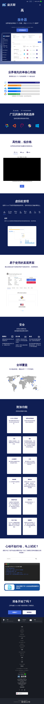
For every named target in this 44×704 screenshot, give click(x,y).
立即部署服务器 (22, 30)
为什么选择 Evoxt (22, 642)
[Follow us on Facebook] (19, 690)
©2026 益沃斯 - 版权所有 (22, 700)
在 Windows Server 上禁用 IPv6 (14, 572)
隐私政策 (22, 647)
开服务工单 (22, 653)
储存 (29, 152)
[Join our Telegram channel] (24, 690)
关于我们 (22, 640)
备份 (30, 212)
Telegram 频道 (22, 664)
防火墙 (16, 212)
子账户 (26, 212)
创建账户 (14, 612)
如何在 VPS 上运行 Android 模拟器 (14, 569)
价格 (22, 659)
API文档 (22, 629)
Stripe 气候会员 (21, 674)
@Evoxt (23, 621)
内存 (23, 152)
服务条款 (22, 644)
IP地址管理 (10, 212)
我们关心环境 (37, 1)
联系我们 (29, 612)
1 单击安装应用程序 (27, 110)
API (39, 212)
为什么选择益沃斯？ (10, 568)
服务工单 (22, 655)
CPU (17, 152)
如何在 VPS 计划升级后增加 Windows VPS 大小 (17, 574)
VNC (35, 212)
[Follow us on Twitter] (22, 690)
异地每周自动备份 (22, 636)
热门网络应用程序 (22, 672)
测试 (22, 186)
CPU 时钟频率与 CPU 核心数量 (22, 668)
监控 (4, 212)
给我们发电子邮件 (22, 652)
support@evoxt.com (38, 621)
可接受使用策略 (22, 645)
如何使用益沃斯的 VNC (11, 571)
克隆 (21, 212)
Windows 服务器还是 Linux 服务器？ (22, 670)
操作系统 (17, 110)
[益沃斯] (8, 4)
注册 (27, 1)
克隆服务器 (22, 630)
